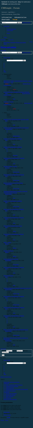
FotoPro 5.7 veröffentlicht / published (13, 138)
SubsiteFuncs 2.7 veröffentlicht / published (14, 158)
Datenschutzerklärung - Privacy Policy (11, 14)
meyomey (15, 155)
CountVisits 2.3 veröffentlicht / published (14, 234)
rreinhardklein (8, 129)
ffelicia (7, 244)
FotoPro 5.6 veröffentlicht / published (13, 147)
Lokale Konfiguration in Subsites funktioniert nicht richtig (18, 288)
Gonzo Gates (16, 172)
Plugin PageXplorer (8, 275)
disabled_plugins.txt (8, 250)
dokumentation (20, 17)
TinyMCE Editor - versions (10, 166)
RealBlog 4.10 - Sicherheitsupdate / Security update (16, 119)
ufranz (14, 231)
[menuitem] (11, 29)
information (7, 17)
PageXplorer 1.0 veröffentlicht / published (14, 315)
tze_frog (7, 167)
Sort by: (15, 350)
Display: (4, 350)
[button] (7, 57)
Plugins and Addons (8, 47)
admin (6, 83)
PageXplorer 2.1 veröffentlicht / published (14, 174)
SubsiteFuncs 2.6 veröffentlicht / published (14, 307)
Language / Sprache (8, 101)
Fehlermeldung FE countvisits (11, 259)
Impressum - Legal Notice (8, 12)
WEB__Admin (7, 242)
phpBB (8, 417)
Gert (6, 93)
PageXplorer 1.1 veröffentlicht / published (14, 296)
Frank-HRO (8, 260)
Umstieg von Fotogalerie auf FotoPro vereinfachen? (16, 127)
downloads (6, 20)
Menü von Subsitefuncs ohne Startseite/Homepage (16, 329)
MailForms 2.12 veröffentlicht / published (14, 209)
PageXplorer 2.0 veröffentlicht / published (14, 267)
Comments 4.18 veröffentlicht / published (14, 217)
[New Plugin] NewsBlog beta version (13, 226)
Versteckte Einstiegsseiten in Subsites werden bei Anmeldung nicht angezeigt (15, 192)
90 (12, 39)
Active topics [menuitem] (3, 39)
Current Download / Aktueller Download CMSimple (16, 92)
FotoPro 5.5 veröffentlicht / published (13, 201)
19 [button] (4, 70)
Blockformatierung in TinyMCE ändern (13, 183)
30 (11, 39)
